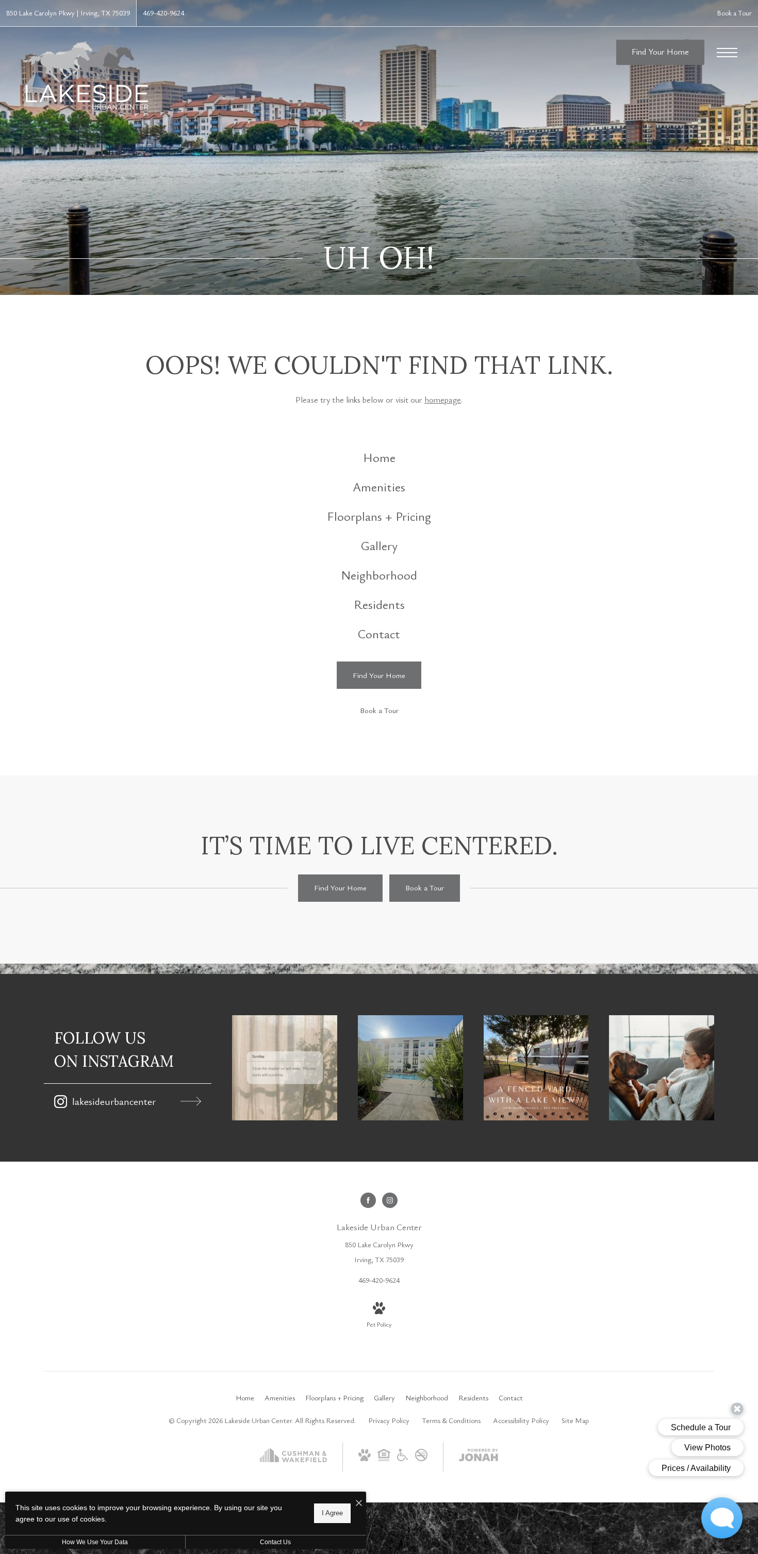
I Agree (332, 1513)
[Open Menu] (727, 52)
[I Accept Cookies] (359, 1503)
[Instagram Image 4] (661, 1067)
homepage (442, 399)
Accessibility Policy (521, 1420)
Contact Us (275, 1542)
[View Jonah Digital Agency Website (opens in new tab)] (478, 1457)
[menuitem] (379, 457)
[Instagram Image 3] (536, 1067)
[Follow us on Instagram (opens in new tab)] (390, 1200)
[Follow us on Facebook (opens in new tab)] (368, 1200)
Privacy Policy (388, 1420)
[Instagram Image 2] (410, 1067)
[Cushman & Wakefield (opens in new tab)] (293, 1465)
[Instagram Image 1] (284, 1067)
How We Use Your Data (95, 1542)
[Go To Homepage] (85, 75)
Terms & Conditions (451, 1420)
